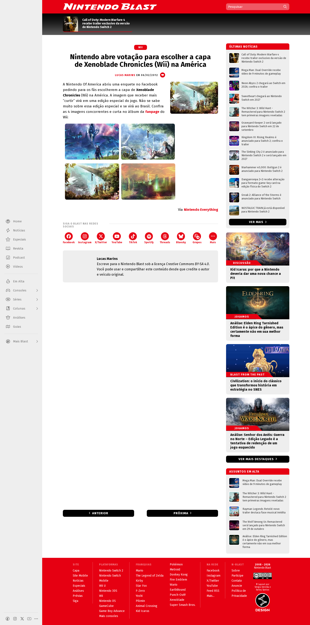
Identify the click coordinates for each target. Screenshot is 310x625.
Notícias (78, 580)
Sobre (236, 570)
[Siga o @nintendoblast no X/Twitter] (22, 619)
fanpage (152, 112)
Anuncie (237, 586)
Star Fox (141, 586)
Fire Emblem (178, 579)
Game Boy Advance (112, 611)
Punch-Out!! (178, 595)
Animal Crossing (146, 606)
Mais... (210, 596)
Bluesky (181, 242)
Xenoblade (177, 600)
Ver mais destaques (256, 459)
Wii (140, 47)
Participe (237, 575)
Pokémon (176, 564)
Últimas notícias (243, 46)
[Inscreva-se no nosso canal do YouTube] (29, 619)
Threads (165, 242)
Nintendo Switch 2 (111, 570)
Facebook (69, 242)
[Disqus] (140, 341)
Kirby (139, 580)
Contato (237, 580)
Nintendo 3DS (108, 591)
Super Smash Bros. (182, 605)
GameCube (106, 606)
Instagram (85, 242)
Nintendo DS (107, 601)
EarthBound (178, 590)
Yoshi (139, 596)
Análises (78, 591)
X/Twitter (101, 242)
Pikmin (140, 601)
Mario (139, 570)
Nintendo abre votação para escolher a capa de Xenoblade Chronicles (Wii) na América (140, 60)
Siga (75, 601)
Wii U (102, 586)
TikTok (133, 242)
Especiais (79, 586)
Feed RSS (213, 591)
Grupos (197, 242)
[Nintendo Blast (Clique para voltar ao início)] (110, 6)
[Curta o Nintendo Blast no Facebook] (7, 619)
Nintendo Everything (201, 209)
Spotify (149, 242)
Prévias (78, 596)
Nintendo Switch (110, 575)
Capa (76, 570)
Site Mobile (80, 575)
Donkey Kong (179, 574)
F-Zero (140, 591)
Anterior (100, 513)
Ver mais (256, 222)
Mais (213, 242)
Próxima (181, 513)
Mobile (103, 580)
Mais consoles (108, 616)
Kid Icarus (142, 611)
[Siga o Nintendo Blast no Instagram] (15, 619)
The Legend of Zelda (149, 575)
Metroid (175, 569)
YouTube (117, 242)
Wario (173, 584)
